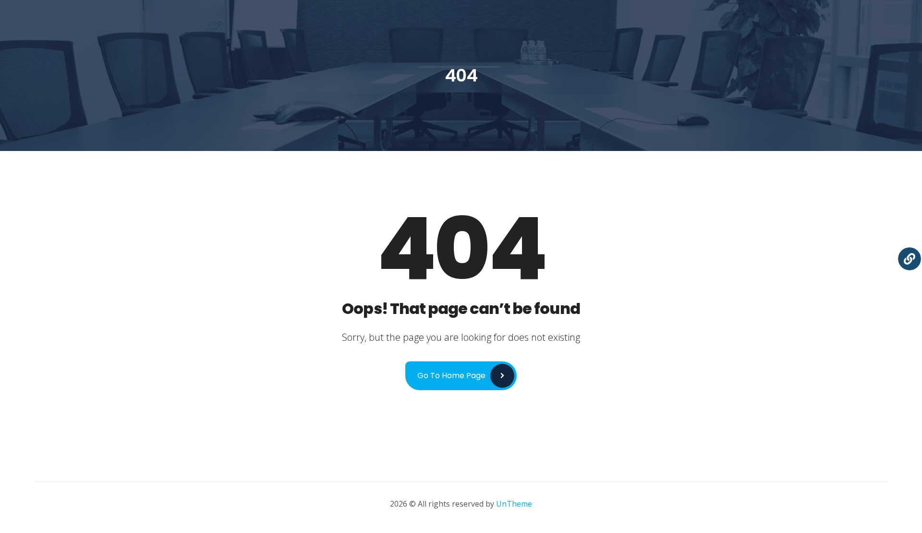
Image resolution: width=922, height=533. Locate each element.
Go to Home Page (451, 375)
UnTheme (514, 503)
